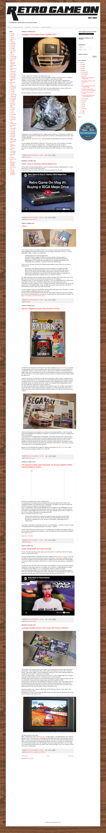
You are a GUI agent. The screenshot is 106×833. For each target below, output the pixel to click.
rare (11, 116)
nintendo (12, 94)
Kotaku (31, 536)
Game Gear (67, 367)
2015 (81, 66)
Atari (26, 301)
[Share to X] (52, 155)
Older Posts (70, 756)
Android (12, 43)
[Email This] (48, 155)
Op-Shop (12, 98)
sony (32, 621)
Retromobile (42, 736)
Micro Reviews (12, 86)
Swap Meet (12, 141)
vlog (36, 219)
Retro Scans (35, 27)
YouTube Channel (46, 27)
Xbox (11, 170)
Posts (82, 47)
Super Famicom (12, 139)
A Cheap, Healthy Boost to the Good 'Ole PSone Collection (45, 628)
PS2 (11, 109)
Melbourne (12, 82)
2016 (81, 64)
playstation (27, 752)
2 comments (41, 155)
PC (11, 101)
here (31, 532)
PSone (26, 621)
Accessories (13, 39)
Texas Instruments (13, 145)
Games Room (28, 157)
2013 (81, 70)
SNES (11, 135)
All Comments (84, 49)
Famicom (12, 58)
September (84, 99)
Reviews (27, 27)
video (34, 219)
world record (13, 167)
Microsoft (12, 88)
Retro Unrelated (12, 123)
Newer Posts (25, 756)
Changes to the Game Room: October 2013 (39, 34)
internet (26, 541)
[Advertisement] (14, 202)
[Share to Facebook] (53, 155)
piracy (11, 103)
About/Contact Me (18, 27)
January (83, 108)
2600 (11, 33)
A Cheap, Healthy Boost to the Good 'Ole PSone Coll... (88, 96)
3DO (11, 35)
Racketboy (38, 138)
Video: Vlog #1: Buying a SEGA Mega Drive (39, 164)
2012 (81, 111)
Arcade (12, 45)
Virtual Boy (12, 154)
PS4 (11, 112)
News (30, 541)
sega (31, 219)
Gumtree (27, 458)
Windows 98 (13, 159)
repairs (11, 117)
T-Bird (24, 226)
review (29, 621)
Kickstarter (24, 536)
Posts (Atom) (30, 758)
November (83, 74)
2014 (81, 68)
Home (9, 27)
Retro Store (12, 119)
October (83, 76)
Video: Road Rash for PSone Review (36, 549)
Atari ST (66, 251)
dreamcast (12, 52)
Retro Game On (29, 155)
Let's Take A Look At (13, 77)
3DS (11, 37)
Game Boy (12, 59)
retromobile (35, 752)
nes (11, 91)
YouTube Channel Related (12, 173)
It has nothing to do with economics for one (34, 295)
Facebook (12, 56)
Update (12, 151)
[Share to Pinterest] (55, 155)
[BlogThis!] (50, 155)
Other (11, 99)
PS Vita (12, 107)
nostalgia (12, 96)
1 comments (41, 540)
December (83, 72)
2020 (81, 62)
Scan (11, 131)
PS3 (11, 111)
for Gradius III (61, 556)
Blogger (59, 822)
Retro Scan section (63, 447)
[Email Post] (46, 155)
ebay (11, 54)
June (82, 104)
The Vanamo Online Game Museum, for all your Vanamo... (88, 89)
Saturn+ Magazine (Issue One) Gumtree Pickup (40, 308)
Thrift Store (43, 752)
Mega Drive (27, 219)
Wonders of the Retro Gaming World (12, 163)
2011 (81, 113)
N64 (11, 89)
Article (11, 46)
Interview (12, 74)
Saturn (30, 458)
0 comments (41, 217)
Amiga (11, 41)
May (82, 106)
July (82, 102)
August (83, 100)
